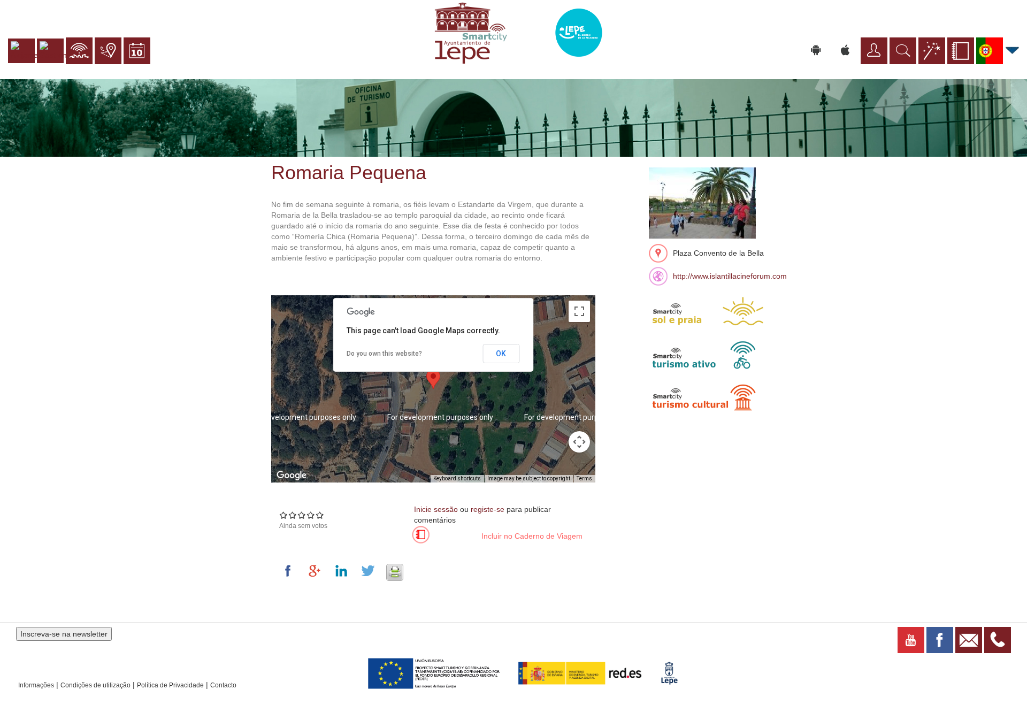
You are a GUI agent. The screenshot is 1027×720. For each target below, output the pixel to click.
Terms (584, 478)
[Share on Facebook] (290, 570)
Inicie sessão (436, 509)
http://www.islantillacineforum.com (730, 276)
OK (501, 353)
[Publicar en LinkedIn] (343, 570)
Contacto (223, 685)
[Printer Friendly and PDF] (394, 570)
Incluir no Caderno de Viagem (532, 536)
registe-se (487, 509)
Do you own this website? (384, 353)
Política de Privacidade (170, 685)
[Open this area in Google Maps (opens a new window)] (291, 475)
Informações (36, 685)
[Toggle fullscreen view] (579, 311)
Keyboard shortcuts (457, 478)
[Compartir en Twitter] (370, 570)
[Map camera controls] (579, 442)
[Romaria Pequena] (702, 202)
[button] (433, 379)
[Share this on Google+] (316, 570)
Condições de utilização (95, 685)
